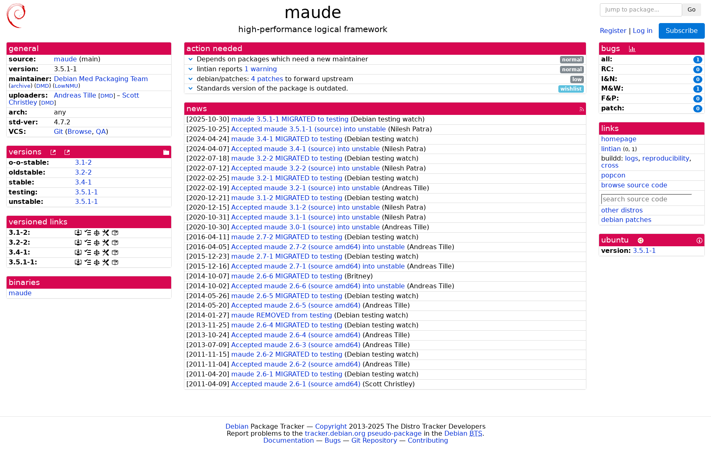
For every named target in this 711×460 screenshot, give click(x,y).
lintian (611, 149)
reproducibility (665, 158)
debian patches (626, 220)
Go (692, 9)
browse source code (634, 185)
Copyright (331, 426)
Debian (237, 426)
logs (631, 158)
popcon (613, 175)
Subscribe (682, 31)
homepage (619, 139)
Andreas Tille (75, 95)
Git (58, 131)
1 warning (260, 69)
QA (101, 131)
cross (609, 165)
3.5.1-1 (86, 192)
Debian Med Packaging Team (101, 79)
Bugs (333, 440)
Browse (79, 131)
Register (613, 30)
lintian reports (388, 69)
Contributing (428, 440)
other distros (622, 210)
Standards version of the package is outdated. (388, 88)
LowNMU (66, 86)
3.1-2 (83, 162)
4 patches (267, 79)
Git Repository (374, 440)
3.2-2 (83, 172)
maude (65, 59)
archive (20, 86)
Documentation (288, 440)
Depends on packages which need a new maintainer (388, 59)
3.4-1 (83, 182)
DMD (42, 86)
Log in (643, 30)
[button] (190, 59)
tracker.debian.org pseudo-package (363, 433)
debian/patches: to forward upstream (388, 79)
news (196, 108)
